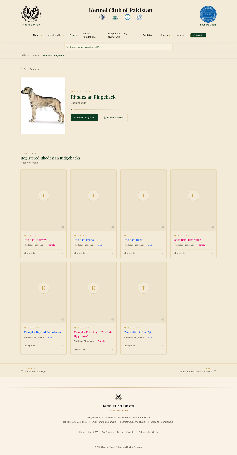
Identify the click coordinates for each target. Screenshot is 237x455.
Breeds (73, 35)
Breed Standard (115, 117)
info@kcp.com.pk (107, 421)
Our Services (108, 432)
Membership (54, 35)
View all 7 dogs (82, 117)
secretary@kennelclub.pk (133, 421)
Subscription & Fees (148, 432)
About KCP (93, 432)
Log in (199, 35)
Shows (164, 35)
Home (26, 55)
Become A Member (126, 432)
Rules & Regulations (89, 35)
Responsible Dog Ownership (117, 35)
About (36, 35)
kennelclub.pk (167, 421)
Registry (147, 35)
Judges (180, 35)
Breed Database (31, 69)
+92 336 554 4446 (77, 421)
